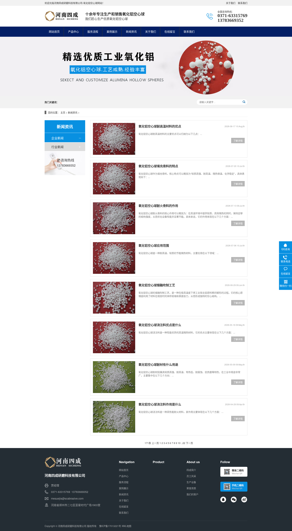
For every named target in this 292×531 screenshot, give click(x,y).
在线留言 (123, 506)
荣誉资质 (191, 488)
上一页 (155, 443)
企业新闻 (57, 138)
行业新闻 (57, 147)
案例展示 (123, 488)
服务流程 (123, 482)
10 (179, 443)
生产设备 (191, 482)
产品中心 (123, 476)
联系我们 (242, 3)
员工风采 (191, 476)
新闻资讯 (72, 112)
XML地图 (126, 526)
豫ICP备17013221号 (110, 526)
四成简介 (191, 470)
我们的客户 (192, 494)
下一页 (189, 443)
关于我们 (230, 3)
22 (183, 443)
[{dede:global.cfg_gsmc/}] (61, 16)
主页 (62, 112)
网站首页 (123, 470)
